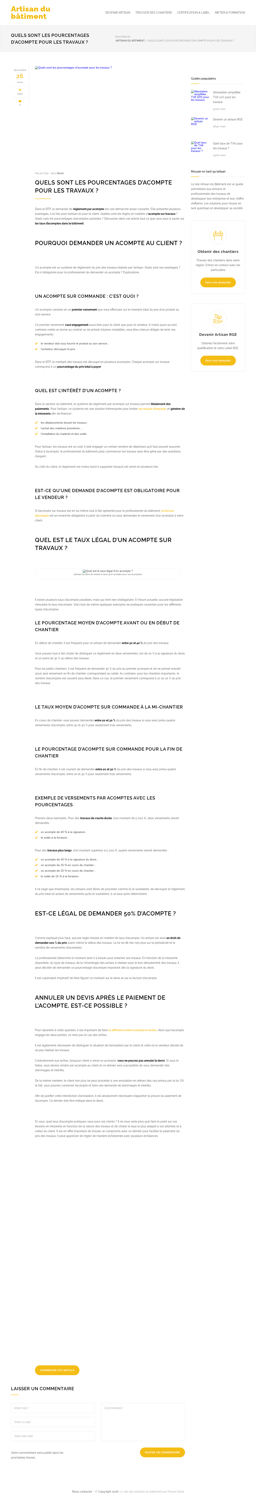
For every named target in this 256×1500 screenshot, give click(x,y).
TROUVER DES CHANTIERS (153, 12)
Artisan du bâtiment (31, 12)
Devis (60, 173)
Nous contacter (82, 1491)
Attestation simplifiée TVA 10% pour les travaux (226, 97)
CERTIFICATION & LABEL (193, 12)
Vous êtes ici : (123, 36)
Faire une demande (218, 282)
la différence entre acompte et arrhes (133, 1030)
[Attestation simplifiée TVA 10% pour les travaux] (200, 99)
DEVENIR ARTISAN (117, 12)
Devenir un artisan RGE (228, 119)
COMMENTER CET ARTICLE (57, 1370)
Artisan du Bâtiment (130, 40)
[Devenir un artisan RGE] (200, 126)
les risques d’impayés (152, 408)
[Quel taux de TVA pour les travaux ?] (200, 150)
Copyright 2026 (108, 1491)
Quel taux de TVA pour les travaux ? (228, 146)
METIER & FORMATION (230, 12)
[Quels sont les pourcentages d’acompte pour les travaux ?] (110, 116)
